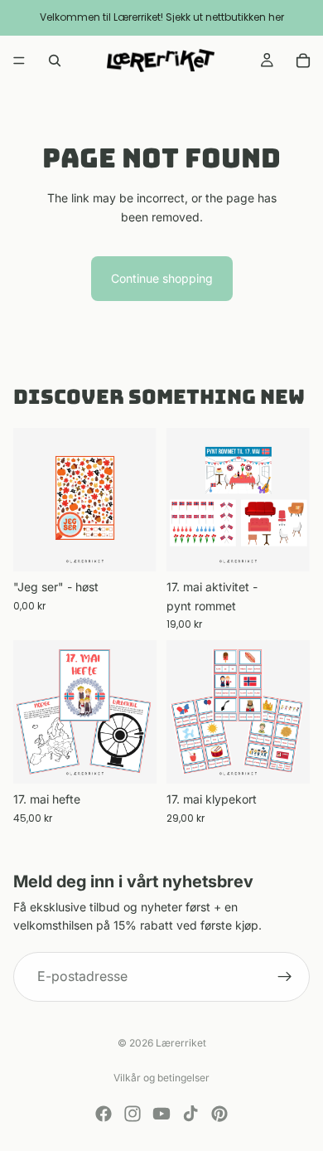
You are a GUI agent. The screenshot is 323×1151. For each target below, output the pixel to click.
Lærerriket (181, 1043)
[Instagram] (132, 1114)
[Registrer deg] (285, 976)
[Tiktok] (190, 1114)
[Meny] (19, 60)
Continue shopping (162, 278)
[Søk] (54, 60)
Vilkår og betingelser (161, 1077)
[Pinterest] (219, 1114)
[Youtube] (161, 1114)
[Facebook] (103, 1114)
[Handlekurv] (303, 60)
